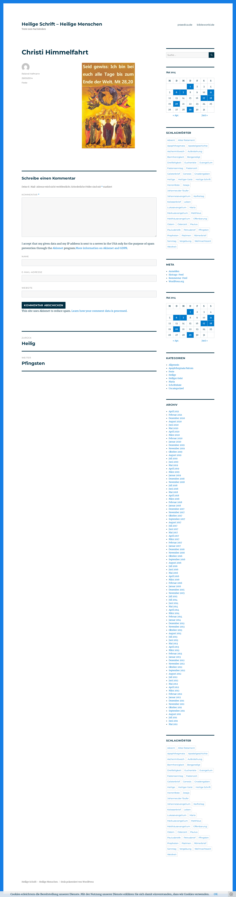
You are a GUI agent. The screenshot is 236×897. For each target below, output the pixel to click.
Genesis (187, 173)
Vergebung (185, 241)
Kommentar (30, 194)
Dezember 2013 (176, 623)
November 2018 (177, 482)
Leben (187, 202)
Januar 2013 (175, 657)
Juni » (205, 115)
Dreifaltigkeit (174, 162)
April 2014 (174, 610)
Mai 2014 (173, 606)
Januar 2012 (175, 697)
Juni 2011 (173, 721)
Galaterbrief (173, 173)
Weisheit (171, 246)
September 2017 (177, 519)
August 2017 (175, 522)
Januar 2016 (175, 586)
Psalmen (186, 235)
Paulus (193, 224)
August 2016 (175, 562)
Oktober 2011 (175, 707)
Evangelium (206, 162)
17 (204, 98)
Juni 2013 (173, 640)
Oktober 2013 (175, 630)
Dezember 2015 (176, 589)
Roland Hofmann (31, 73)
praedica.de (185, 24)
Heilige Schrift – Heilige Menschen (62, 24)
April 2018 (174, 495)
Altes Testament (186, 140)
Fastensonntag (175, 168)
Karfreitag (199, 196)
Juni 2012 (173, 680)
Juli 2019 (173, 458)
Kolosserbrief (174, 202)
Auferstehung (195, 151)
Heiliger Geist (185, 179)
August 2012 (175, 673)
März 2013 (174, 650)
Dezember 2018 (176, 478)
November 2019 (177, 448)
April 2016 (174, 576)
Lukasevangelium (176, 207)
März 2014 (174, 613)
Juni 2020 (174, 425)
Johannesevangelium (178, 196)
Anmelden (174, 271)
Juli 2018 (173, 485)
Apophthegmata (176, 145)
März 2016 (174, 579)
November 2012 (177, 663)
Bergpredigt (193, 157)
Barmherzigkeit (175, 157)
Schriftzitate (175, 385)
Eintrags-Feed (176, 274)
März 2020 (174, 435)
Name (25, 256)
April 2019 (174, 468)
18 (211, 98)
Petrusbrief (189, 230)
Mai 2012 (173, 684)
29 (190, 109)
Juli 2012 (173, 677)
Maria (193, 207)
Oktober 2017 (175, 515)
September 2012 (177, 670)
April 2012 (174, 687)
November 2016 (177, 552)
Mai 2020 (173, 428)
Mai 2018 (173, 492)
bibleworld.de (205, 24)
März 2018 (174, 499)
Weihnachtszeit (203, 241)
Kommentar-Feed (178, 278)
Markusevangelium (177, 213)
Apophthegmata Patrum (181, 368)
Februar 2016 (175, 583)
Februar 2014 (175, 616)
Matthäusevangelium (178, 218)
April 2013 (174, 647)
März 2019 (174, 472)
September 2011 (177, 710)
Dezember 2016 (177, 549)
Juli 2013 (173, 636)
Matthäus (196, 213)
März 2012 (174, 690)
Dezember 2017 (176, 509)
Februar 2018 (175, 502)
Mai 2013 (173, 643)
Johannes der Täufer (178, 190)
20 (176, 103)
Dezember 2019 (177, 445)
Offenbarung (200, 218)
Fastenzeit (191, 168)
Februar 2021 (175, 415)
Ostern (170, 224)
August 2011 (175, 714)
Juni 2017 (173, 529)
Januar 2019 (175, 475)
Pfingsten (204, 230)
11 (211, 92)
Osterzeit (182, 224)
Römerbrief (200, 235)
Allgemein (174, 365)
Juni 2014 (173, 603)
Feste (24, 82)
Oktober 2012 (175, 667)
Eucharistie (190, 162)
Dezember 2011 (176, 700)
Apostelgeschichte (198, 145)
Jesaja (186, 185)
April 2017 (174, 536)
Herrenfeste (173, 185)
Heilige (171, 179)
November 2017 (177, 512)
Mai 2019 (173, 465)
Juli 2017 (173, 525)
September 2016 (177, 559)
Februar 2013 (175, 653)
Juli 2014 (173, 599)
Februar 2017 (175, 542)
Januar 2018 (175, 505)
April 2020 (174, 431)
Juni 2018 (173, 488)
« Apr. (176, 115)
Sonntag (171, 241)
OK (216, 894)
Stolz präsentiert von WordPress (77, 882)
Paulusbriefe (174, 230)
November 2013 (176, 626)
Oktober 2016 (175, 556)
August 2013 (175, 633)
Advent (171, 140)
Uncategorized (176, 388)
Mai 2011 (173, 724)
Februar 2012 (175, 694)
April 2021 (174, 411)
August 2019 (175, 455)
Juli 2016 (173, 566)
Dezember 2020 (177, 418)
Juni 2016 (173, 569)
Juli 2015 (173, 596)
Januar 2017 (175, 546)
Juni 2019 (173, 462)
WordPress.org (176, 281)
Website (27, 288)
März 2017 (174, 539)
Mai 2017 (173, 532)
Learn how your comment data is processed (99, 310)
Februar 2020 (175, 438)
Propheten (173, 235)
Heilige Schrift (203, 179)
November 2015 (177, 593)
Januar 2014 (175, 620)
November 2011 (176, 704)
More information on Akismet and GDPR (101, 248)
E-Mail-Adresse (32, 272)
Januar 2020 (175, 441)
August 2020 (175, 421)
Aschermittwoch (175, 151)
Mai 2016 (173, 573)
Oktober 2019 (175, 452)
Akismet (58, 248)
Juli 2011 (173, 717)
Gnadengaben (202, 173)
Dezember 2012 (176, 660)
